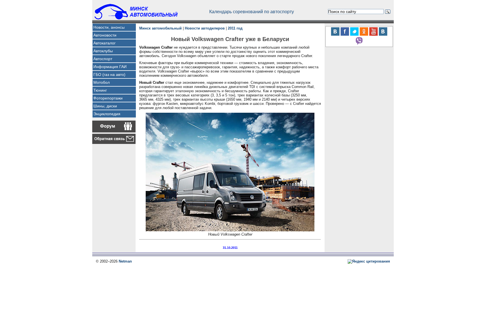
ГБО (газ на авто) (109, 74)
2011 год (235, 28)
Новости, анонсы (109, 27)
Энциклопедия (106, 114)
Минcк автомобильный (160, 28)
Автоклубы (103, 51)
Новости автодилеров (205, 28)
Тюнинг (100, 90)
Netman (125, 261)
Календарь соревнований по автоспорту (251, 11)
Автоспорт (102, 59)
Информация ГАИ (110, 66)
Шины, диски (105, 106)
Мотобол (101, 82)
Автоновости (104, 35)
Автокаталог (104, 43)
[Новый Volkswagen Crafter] (230, 230)
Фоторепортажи (108, 98)
